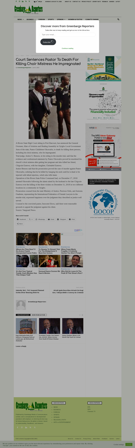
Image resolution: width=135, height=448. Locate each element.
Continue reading (67, 48)
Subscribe (47, 42)
